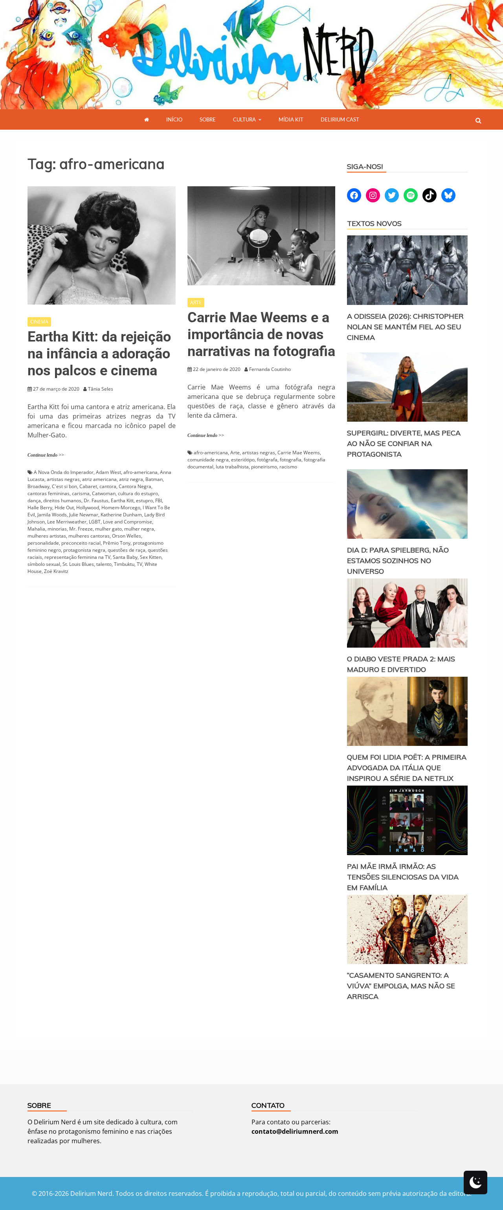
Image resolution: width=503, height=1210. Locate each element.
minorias (57, 528)
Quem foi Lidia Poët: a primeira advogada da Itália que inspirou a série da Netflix (406, 768)
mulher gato (108, 528)
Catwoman (104, 493)
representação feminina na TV (77, 557)
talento (104, 564)
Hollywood (87, 507)
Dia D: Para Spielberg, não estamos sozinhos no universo (398, 560)
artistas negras (63, 479)
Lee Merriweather (66, 521)
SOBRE (208, 119)
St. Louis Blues (78, 564)
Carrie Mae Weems (298, 452)
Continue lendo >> (46, 455)
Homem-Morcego (120, 507)
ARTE (196, 302)
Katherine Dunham (121, 514)
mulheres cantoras (89, 535)
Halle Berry (40, 507)
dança (34, 500)
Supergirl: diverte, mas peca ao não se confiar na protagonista (404, 443)
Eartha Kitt (122, 500)
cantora (107, 486)
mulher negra (139, 528)
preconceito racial (81, 543)
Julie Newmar (83, 514)
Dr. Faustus (96, 500)
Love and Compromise (127, 521)
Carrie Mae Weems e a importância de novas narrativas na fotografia (261, 334)
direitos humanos (62, 500)
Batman (154, 479)
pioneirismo (264, 466)
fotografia (290, 459)
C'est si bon (64, 486)
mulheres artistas (47, 535)
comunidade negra (208, 459)
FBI (158, 500)
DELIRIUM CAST (340, 119)
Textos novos (374, 223)
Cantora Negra (135, 486)
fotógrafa (267, 459)
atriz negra (131, 479)
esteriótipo (243, 459)
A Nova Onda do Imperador (64, 472)
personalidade (43, 543)
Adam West (108, 472)
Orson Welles (126, 535)
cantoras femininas (49, 493)
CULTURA (244, 119)
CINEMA (39, 321)
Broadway (39, 486)
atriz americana (99, 479)
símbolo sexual (44, 564)
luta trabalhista (232, 466)
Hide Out (64, 507)
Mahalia (36, 528)
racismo (288, 466)
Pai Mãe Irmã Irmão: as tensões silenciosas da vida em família (403, 877)
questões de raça (126, 550)
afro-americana (140, 472)
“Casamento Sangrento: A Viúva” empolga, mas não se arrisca (401, 986)
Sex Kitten (151, 557)
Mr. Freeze (81, 528)
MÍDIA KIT (291, 119)
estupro (144, 500)
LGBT (95, 521)
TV (139, 564)
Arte (235, 452)
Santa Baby (125, 557)
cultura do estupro (138, 493)
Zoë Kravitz (56, 571)
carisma (81, 493)
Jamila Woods (52, 514)
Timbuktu (124, 564)
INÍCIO (174, 119)
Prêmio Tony (116, 543)
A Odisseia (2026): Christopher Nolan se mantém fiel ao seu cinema (405, 327)
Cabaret (88, 486)
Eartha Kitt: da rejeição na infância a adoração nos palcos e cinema (99, 354)
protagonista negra (84, 550)
